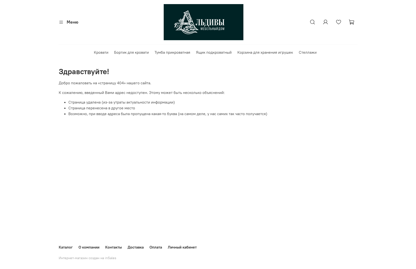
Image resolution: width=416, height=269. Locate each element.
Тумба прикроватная (172, 52)
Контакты (113, 247)
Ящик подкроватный (214, 52)
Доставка (136, 247)
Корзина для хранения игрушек (265, 52)
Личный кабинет (182, 247)
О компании (88, 247)
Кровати (101, 52)
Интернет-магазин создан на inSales (87, 258)
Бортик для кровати (131, 52)
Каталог (66, 247)
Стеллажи (308, 52)
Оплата (156, 247)
